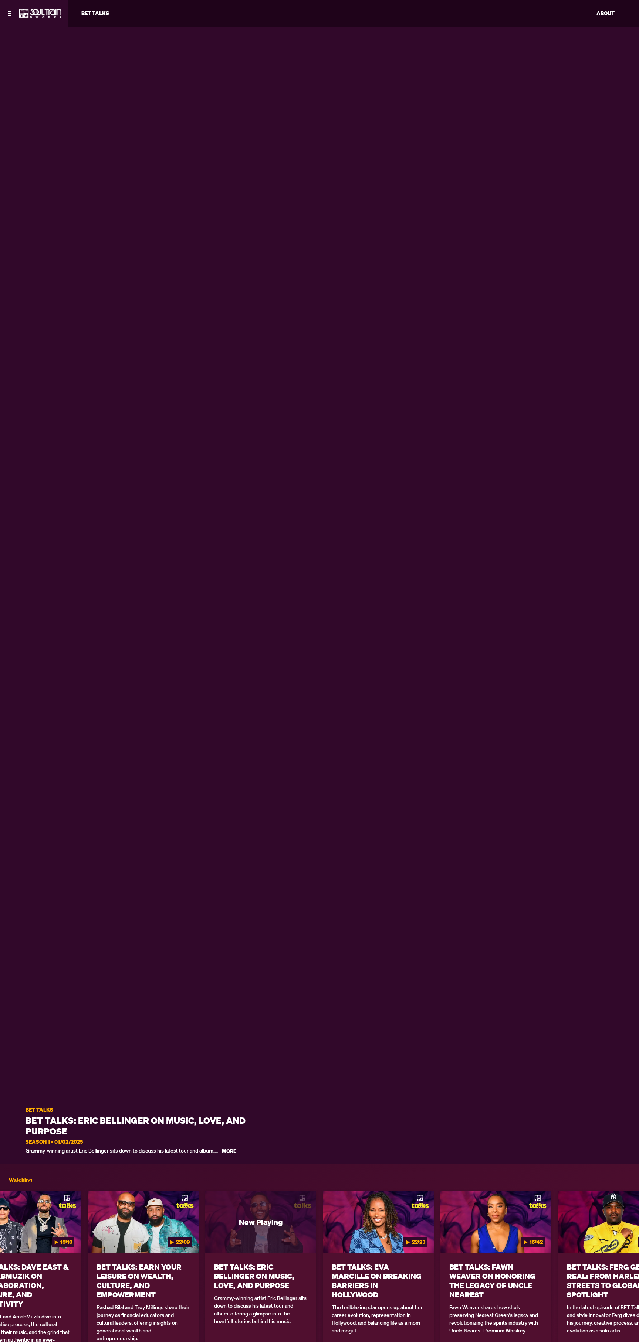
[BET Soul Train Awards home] (40, 15)
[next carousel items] (624, 1238)
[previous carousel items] (14, 1238)
